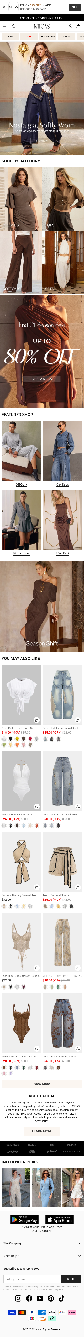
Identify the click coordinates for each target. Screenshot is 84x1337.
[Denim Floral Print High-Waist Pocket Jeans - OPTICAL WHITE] (51, 1067)
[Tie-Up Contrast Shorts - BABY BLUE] (51, 906)
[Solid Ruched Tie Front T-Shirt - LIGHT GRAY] (36, 739)
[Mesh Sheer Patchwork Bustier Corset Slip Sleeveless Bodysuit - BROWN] (4, 1067)
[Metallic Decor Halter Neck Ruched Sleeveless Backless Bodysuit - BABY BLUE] (23, 825)
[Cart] (78, 26)
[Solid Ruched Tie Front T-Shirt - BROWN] (23, 739)
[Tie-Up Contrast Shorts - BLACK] (71, 906)
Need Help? (11, 1256)
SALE (28, 36)
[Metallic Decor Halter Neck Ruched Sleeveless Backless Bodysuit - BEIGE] (30, 825)
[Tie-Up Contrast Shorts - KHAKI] (45, 906)
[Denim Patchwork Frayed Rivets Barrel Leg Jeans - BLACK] (51, 739)
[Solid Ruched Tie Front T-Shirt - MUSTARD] (17, 739)
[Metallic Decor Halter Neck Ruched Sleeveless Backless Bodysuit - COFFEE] (17, 825)
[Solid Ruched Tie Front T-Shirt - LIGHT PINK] (23, 744)
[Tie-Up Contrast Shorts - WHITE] (64, 906)
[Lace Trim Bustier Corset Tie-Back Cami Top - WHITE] (17, 986)
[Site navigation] (6, 26)
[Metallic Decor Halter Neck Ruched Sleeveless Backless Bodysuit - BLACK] (10, 825)
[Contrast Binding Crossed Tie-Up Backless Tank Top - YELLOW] (23, 906)
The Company (12, 1243)
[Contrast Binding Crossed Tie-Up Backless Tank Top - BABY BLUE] (17, 906)
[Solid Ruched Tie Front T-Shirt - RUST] (30, 739)
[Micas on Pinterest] (51, 1298)
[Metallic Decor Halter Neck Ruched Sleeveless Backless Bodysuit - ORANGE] (36, 825)
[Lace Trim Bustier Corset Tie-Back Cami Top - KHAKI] (4, 986)
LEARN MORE (46, 1132)
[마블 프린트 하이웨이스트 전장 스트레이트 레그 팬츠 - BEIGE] (45, 986)
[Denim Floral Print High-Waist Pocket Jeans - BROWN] (58, 1067)
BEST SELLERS (48, 36)
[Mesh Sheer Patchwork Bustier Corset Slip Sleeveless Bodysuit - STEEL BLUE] (17, 1067)
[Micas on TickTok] (62, 1298)
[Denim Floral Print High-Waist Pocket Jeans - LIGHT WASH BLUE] (45, 1067)
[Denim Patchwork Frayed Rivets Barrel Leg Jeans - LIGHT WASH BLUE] (45, 739)
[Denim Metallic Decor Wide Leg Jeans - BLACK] (58, 825)
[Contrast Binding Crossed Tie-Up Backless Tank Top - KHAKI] (4, 906)
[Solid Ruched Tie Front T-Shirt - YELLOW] (10, 744)
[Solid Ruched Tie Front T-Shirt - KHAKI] (30, 744)
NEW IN (66, 36)
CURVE (10, 36)
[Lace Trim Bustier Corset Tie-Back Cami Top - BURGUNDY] (23, 986)
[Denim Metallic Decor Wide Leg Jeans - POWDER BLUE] (51, 825)
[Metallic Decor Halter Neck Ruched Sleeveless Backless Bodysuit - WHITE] (4, 825)
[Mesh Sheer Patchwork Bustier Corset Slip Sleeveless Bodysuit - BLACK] (10, 1067)
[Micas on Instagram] (18, 1298)
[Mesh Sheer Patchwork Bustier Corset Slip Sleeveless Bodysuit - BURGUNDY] (36, 1067)
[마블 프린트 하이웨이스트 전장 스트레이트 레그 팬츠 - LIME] (51, 986)
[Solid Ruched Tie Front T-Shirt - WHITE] (4, 739)
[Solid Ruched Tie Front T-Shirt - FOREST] (4, 744)
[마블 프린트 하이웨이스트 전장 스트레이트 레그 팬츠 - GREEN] (58, 986)
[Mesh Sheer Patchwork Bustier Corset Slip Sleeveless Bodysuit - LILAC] (10, 1073)
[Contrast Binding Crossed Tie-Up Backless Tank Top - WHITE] (30, 906)
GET (75, 7)
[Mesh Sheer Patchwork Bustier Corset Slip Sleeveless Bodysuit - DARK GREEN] (23, 1067)
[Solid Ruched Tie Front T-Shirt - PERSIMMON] (17, 744)
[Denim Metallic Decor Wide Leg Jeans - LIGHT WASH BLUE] (45, 825)
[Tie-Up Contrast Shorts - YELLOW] (58, 906)
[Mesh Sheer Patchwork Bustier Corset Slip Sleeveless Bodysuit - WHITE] (30, 1067)
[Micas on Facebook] (29, 1298)
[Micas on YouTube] (40, 1298)
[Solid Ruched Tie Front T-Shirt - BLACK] (10, 739)
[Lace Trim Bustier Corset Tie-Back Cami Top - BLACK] (10, 986)
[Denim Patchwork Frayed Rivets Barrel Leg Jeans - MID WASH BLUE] (58, 739)
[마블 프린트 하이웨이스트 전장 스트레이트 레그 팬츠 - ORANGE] (64, 986)
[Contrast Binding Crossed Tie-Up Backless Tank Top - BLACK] (10, 906)
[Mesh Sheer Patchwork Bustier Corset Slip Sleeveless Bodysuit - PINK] (4, 1073)
